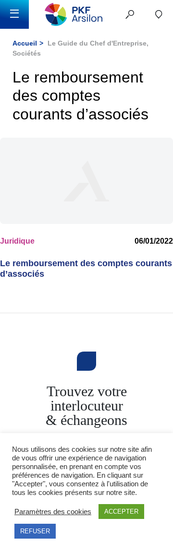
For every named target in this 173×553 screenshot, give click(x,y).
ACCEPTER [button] (121, 511)
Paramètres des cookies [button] (52, 512)
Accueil (24, 43)
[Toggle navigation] (14, 14)
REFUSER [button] (35, 531)
